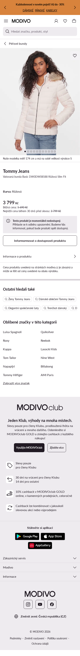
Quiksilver (47, 332)
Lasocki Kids (49, 349)
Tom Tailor (9, 357)
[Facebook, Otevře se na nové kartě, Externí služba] (51, 604)
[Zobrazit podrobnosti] (74, 256)
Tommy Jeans (16, 171)
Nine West (48, 357)
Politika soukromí (57, 638)
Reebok (45, 340)
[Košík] (74, 20)
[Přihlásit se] (56, 20)
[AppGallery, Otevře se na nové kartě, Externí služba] (40, 545)
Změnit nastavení (34, 638)
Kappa (7, 349)
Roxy (6, 340)
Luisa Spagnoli (12, 332)
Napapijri (9, 366)
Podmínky (15, 638)
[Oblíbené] (65, 20)
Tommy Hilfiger (13, 375)
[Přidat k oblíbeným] (75, 55)
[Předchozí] (5, 7)
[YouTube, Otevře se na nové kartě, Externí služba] (40, 604)
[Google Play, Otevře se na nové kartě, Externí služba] (27, 536)
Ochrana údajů (40, 643)
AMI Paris (47, 375)
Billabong (47, 366)
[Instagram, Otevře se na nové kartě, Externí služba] (28, 604)
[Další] (74, 7)
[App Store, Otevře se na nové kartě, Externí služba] (53, 536)
